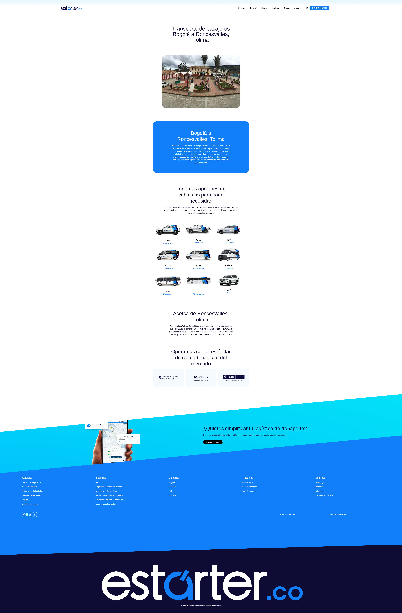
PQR (306, 8)
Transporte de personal (32, 482)
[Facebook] (24, 514)
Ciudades (275, 8)
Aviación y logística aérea (106, 491)
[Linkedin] (29, 514)
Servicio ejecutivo (29, 487)
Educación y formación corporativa (110, 500)
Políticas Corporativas (338, 514)
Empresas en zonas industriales (108, 487)
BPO (97, 482)
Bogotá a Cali (247, 482)
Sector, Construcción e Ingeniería (109, 495)
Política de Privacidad (287, 514)
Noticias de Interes (30, 504)
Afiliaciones (297, 8)
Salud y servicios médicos (106, 504)
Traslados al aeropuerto (32, 495)
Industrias (263, 8)
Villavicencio (174, 495)
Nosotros (287, 8)
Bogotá (172, 482)
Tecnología (253, 8)
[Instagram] (35, 514)
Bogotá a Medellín (249, 487)
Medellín (172, 487)
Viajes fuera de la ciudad (32, 491)
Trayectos (26, 500)
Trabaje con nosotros (324, 495)
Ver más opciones (249, 491)
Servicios (241, 8)
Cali (170, 491)
